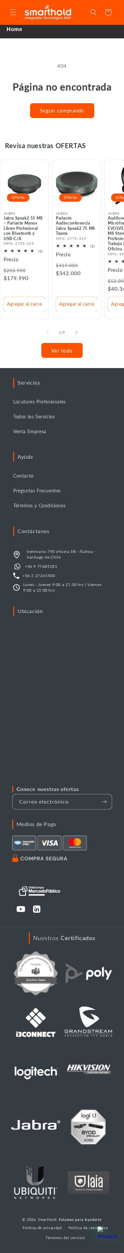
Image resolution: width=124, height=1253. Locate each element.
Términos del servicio (65, 1237)
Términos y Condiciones (39, 505)
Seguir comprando (62, 110)
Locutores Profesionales (39, 401)
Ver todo (62, 351)
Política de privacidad (42, 1228)
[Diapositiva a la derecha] (76, 332)
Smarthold (47, 1219)
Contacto (23, 476)
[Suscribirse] (104, 802)
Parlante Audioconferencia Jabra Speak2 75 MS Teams (75, 225)
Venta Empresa (29, 431)
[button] (13, 12)
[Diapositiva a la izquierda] (47, 332)
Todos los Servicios (34, 416)
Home (14, 29)
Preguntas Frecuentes (37, 490)
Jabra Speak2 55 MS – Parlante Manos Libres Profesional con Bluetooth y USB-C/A (23, 228)
